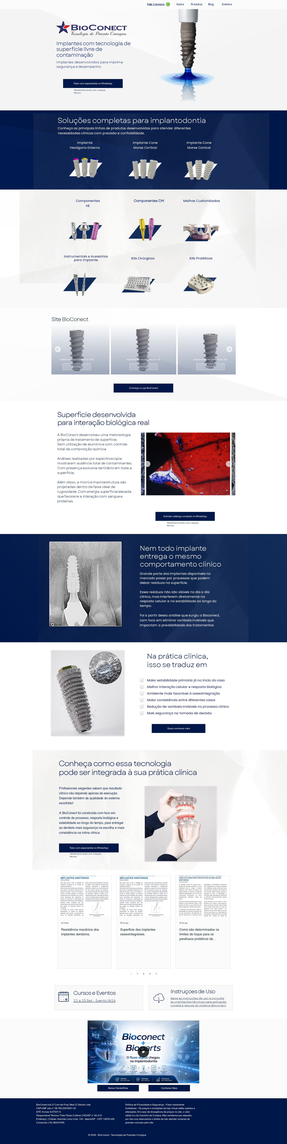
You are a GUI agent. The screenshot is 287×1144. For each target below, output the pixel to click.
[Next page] (156, 973)
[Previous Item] (58, 349)
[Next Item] (229, 349)
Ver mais (77, 366)
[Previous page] (131, 973)
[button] (195, 1080)
